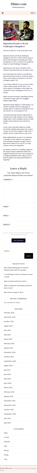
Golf (5, 446)
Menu (33, 13)
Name (6, 206)
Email (6, 216)
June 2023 (7, 418)
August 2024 (8, 365)
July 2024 (7, 370)
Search (7, 251)
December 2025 (9, 317)
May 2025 (7, 335)
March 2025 (8, 339)
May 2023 (7, 423)
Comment (8, 180)
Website (6, 225)
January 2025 (8, 348)
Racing (6, 450)
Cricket (6, 437)
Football (7, 442)
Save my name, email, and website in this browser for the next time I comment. (20, 234)
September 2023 (10, 414)
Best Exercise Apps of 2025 (13, 292)
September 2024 (10, 361)
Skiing (6, 455)
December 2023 (9, 401)
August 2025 (8, 326)
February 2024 (9, 392)
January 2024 (8, 396)
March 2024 (8, 387)
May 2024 (7, 379)
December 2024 (9, 352)
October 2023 (9, 409)
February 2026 (9, 313)
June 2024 (7, 374)
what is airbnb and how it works (15, 281)
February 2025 (9, 343)
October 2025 (9, 321)
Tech (5, 459)
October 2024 (9, 357)
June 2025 (7, 330)
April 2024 (7, 383)
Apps (6, 433)
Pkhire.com (18, 4)
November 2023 (10, 405)
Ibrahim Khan (27, 50)
